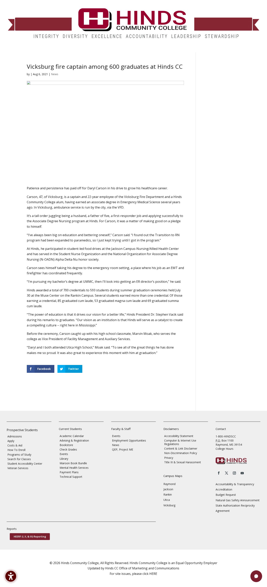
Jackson (168, 489)
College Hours (224, 449)
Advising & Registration (74, 440)
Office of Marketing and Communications (149, 568)
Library (64, 459)
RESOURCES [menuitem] (194, 49)
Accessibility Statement (178, 436)
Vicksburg (169, 505)
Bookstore (66, 445)
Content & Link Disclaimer (180, 448)
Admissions (14, 436)
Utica (166, 500)
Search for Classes (19, 459)
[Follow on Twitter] (226, 473)
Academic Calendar (72, 436)
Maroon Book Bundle (73, 463)
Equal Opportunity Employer (196, 563)
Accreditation (224, 489)
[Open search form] (228, 49)
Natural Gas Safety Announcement (238, 500)
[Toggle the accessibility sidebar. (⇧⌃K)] (11, 576)
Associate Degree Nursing (51, 221)
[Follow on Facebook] (219, 473)
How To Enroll (16, 450)
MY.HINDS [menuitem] (216, 49)
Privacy (168, 458)
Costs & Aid (14, 445)
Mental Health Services (74, 468)
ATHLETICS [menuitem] (151, 49)
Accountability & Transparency (235, 484)
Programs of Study (19, 454)
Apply (10, 441)
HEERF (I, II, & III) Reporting (30, 536)
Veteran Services (17, 468)
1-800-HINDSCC (226, 436)
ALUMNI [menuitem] (122, 49)
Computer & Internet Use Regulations (180, 442)
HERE (153, 574)
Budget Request (226, 495)
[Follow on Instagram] (234, 473)
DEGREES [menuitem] (36, 49)
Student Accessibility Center (24, 463)
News (54, 74)
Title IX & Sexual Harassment (182, 462)
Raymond (169, 484)
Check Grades (68, 449)
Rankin (167, 494)
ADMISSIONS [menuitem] (13, 49)
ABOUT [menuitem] (104, 49)
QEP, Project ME (122, 449)
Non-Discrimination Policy (180, 453)
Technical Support (71, 477)
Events (64, 454)
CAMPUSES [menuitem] (83, 49)
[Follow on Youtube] (242, 473)
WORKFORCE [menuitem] (171, 49)
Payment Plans (69, 472)
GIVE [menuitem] (136, 49)
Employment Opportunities (129, 440)
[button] (256, 576)
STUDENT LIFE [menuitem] (59, 49)
